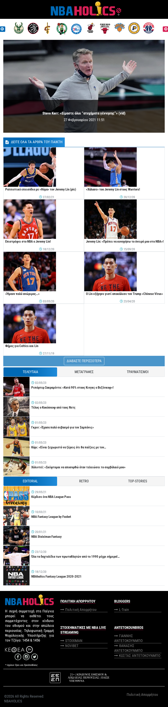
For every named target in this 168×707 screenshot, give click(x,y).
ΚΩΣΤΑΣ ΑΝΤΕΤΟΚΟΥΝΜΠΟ (139, 655)
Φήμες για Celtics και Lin (21, 346)
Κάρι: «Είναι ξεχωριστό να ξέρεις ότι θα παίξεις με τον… (68, 447)
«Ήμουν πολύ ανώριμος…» (22, 294)
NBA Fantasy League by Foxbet (51, 517)
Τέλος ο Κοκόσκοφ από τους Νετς (53, 407)
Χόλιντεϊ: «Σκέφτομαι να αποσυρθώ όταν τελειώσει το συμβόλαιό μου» (78, 467)
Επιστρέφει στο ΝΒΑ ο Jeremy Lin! (28, 241)
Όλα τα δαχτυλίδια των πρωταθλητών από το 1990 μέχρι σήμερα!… (75, 557)
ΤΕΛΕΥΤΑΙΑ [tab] (30, 372)
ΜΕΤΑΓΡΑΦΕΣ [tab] (84, 372)
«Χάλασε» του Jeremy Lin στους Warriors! (113, 189)
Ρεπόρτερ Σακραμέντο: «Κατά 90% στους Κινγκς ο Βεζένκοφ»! (72, 388)
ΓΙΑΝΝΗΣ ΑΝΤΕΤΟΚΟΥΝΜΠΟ (128, 638)
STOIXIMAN (73, 640)
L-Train (124, 609)
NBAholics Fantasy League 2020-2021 (56, 576)
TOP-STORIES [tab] (137, 481)
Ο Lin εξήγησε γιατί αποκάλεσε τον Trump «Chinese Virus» (124, 294)
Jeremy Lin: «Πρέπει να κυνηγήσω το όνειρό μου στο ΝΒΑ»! (125, 241)
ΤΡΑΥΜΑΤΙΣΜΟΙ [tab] (138, 372)
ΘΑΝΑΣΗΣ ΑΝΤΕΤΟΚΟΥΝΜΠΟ (128, 648)
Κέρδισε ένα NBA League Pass (51, 497)
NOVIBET (72, 646)
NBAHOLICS (13, 701)
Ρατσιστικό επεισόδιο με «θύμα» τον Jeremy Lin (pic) (40, 189)
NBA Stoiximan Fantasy (46, 537)
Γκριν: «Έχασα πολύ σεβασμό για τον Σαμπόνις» (62, 427)
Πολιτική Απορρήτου (80, 609)
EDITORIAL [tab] (30, 481)
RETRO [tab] (84, 481)
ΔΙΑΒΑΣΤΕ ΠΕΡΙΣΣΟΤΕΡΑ (84, 361)
